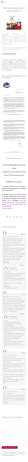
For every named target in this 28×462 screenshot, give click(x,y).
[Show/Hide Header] (2, 2)
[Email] (7, 217)
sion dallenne (6, 296)
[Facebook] (20, 217)
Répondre (23, 234)
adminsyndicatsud (13, 268)
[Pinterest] (10, 217)
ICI (21, 158)
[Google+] (14, 217)
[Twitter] (17, 217)
